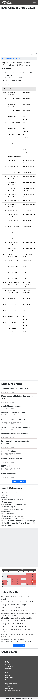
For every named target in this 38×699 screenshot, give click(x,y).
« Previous (10, 570)
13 (17, 579)
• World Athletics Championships (13, 518)
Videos (7, 686)
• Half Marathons (7, 514)
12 (12, 579)
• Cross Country (7, 525)
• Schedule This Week (9, 493)
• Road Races (12, 516)
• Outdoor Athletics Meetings (12, 509)
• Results (4, 497)
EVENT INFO (7, 58)
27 (17, 584)
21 (22, 581)
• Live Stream (6, 495)
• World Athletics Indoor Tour (12, 500)
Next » (28, 570)
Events (7, 675)
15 (27, 579)
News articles (9, 688)
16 (32, 579)
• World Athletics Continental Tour (13, 504)
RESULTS (17, 58)
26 (12, 584)
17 (3, 581)
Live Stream (9, 677)
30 (32, 584)
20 (17, 581)
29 (27, 584)
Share (34, 55)
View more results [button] (19, 646)
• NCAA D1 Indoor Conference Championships (18, 521)
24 (3, 584)
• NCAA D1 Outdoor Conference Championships (18, 523)
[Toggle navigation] (34, 2)
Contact (8, 664)
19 (12, 581)
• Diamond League (8, 507)
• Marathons (5, 511)
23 (32, 581)
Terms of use (9, 667)
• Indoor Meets (6, 502)
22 (27, 581)
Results (7, 679)
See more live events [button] (19, 481)
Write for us (9, 669)
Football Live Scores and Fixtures (16, 690)
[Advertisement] (19, 31)
